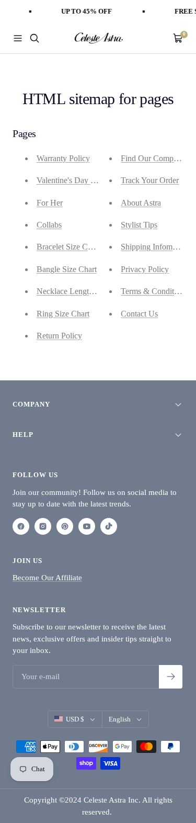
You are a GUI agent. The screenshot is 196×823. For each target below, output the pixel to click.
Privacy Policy (145, 269)
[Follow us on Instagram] (42, 526)
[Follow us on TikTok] (108, 526)
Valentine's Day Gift (70, 180)
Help (23, 434)
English (120, 719)
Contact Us (139, 313)
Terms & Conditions (154, 291)
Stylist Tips (139, 224)
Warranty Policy (63, 158)
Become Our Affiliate (47, 577)
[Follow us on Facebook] (21, 526)
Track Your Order (150, 180)
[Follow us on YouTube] (86, 526)
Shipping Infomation (155, 246)
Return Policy (59, 335)
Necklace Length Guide (76, 291)
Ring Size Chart (63, 313)
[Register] (170, 677)
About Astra (141, 202)
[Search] (34, 38)
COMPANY (31, 404)
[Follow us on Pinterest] (64, 526)
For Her (50, 202)
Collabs (49, 224)
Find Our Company (153, 158)
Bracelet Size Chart (68, 246)
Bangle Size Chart (67, 269)
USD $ (75, 719)
